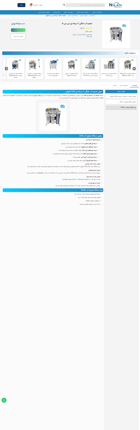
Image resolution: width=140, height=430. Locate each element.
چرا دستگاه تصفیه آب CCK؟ (128, 107)
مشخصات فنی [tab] (124, 85)
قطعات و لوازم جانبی (43, 12)
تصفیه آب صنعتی (97, 12)
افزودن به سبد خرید (18, 36)
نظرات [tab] (114, 85)
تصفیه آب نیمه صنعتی (82, 12)
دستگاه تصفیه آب (37, 95)
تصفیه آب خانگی (68, 12)
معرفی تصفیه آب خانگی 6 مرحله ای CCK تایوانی (123, 96)
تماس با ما (35, 5)
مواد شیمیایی (56, 12)
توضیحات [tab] (134, 85)
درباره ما (40, 5)
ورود (21, 5)
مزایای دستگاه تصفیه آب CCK (128, 102)
